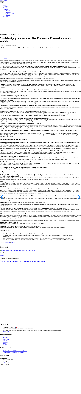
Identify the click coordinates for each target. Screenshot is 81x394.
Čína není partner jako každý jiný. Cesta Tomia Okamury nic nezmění (23, 261)
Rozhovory (7, 242)
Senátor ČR (6, 9)
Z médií (13, 242)
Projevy (8, 10)
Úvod (4, 5)
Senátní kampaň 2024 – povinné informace (14, 352)
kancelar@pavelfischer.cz (6, 362)
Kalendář (8, 12)
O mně (5, 8)
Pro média (5, 16)
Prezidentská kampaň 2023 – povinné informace (15, 351)
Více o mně (6, 331)
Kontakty (8, 15)
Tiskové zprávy (10, 13)
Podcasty (5, 342)
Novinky (5, 6)
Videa (4, 343)
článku (5, 58)
